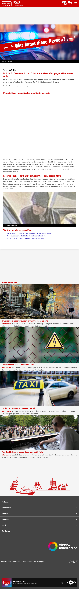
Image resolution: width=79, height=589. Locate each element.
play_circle (70, 582)
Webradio (5, 502)
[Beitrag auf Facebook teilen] (14, 70)
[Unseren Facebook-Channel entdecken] (73, 561)
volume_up (61, 582)
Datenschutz (16, 562)
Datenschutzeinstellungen (33, 562)
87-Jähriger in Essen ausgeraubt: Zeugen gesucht (26, 238)
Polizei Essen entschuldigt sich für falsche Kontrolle (26, 236)
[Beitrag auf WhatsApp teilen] (10, 70)
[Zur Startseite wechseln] (7, 4)
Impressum (5, 562)
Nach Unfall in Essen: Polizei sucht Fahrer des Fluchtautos (29, 233)
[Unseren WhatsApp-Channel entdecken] (70, 561)
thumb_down (67, 582)
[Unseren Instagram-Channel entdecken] (77, 561)
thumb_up (74, 582)
